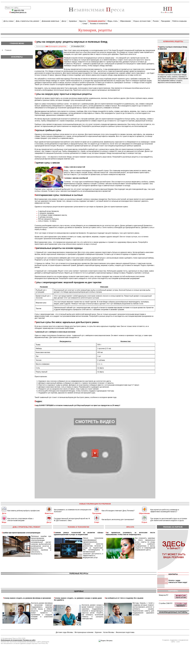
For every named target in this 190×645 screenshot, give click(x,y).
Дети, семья (8, 21)
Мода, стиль (113, 21)
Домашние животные (50, 21)
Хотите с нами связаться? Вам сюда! (177, 581)
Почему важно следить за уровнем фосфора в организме (27, 598)
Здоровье (73, 21)
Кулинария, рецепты (96, 21)
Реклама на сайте (29, 640)
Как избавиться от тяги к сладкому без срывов (124, 598)
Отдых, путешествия (141, 21)
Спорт (84, 24)
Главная (8, 50)
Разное (156, 21)
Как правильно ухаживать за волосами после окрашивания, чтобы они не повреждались (130, 533)
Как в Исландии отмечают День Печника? (118, 511)
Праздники (165, 21)
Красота (82, 21)
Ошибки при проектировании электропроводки (21, 533)
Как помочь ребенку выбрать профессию (23, 511)
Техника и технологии (99, 24)
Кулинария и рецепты (57, 46)
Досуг (64, 21)
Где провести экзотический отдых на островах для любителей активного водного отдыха (168, 519)
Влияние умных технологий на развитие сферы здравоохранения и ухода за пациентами (78, 533)
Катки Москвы (108, 632)
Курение (98, 632)
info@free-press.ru (18, 12)
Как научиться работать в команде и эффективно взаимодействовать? (164, 511)
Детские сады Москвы (64, 632)
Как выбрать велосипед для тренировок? (118, 519)
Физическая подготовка (125, 632)
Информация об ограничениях (11, 640)
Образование (125, 21)
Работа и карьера (179, 21)
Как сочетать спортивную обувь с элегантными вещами (20, 519)
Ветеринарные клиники (84, 632)
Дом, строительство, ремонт (27, 21)
